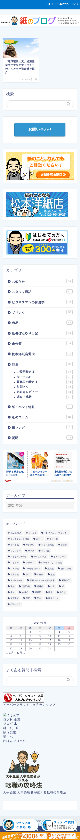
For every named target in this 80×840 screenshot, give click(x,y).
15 (30, 640)
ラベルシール (40, 557)
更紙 (12, 586)
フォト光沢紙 (47, 545)
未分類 (41, 343)
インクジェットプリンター (56, 533)
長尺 (28, 598)
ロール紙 (14, 568)
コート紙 (14, 545)
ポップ (31, 551)
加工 (28, 574)
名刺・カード (16, 580)
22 (30, 644)
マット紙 (45, 551)
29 (30, 648)
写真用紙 (14, 574)
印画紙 (40, 574)
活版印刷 (26, 586)
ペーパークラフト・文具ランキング (29, 704)
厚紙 (52, 574)
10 (49, 636)
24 (49, 644)
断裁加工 (66, 580)
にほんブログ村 (14, 741)
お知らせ (41, 281)
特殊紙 (40, 586)
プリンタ (41, 312)
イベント (33, 533)
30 (40, 648)
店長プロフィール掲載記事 (42, 580)
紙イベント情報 (41, 407)
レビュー (14, 563)
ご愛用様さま (44, 371)
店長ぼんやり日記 (41, 333)
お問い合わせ (40, 129)
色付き (63, 592)
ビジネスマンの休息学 (41, 302)
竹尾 (52, 586)
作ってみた (44, 377)
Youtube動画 (15, 533)
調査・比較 (44, 396)
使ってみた (66, 568)
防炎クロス (53, 598)
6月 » (21, 653)
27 (11, 648)
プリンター (15, 551)
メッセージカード (18, 557)
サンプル (30, 545)
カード (39, 539)
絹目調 (38, 592)
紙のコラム (41, 417)
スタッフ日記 (41, 291)
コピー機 (53, 539)
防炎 (39, 598)
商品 (41, 323)
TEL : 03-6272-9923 (61, 4)
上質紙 (50, 568)
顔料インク (15, 604)
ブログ (64, 545)
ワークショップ (33, 568)
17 (49, 640)
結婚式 (25, 592)
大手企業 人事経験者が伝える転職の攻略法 (34, 792)
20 (11, 644)
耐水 (50, 592)
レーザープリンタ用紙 (51, 563)
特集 (41, 364)
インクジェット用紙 (19, 539)
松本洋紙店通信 (41, 354)
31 (49, 648)
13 (11, 640)
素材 (12, 592)
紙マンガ (41, 427)
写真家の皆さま (44, 381)
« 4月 (10, 653)
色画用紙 (14, 598)
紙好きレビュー (44, 391)
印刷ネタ (44, 386)
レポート (30, 563)
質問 (41, 438)
